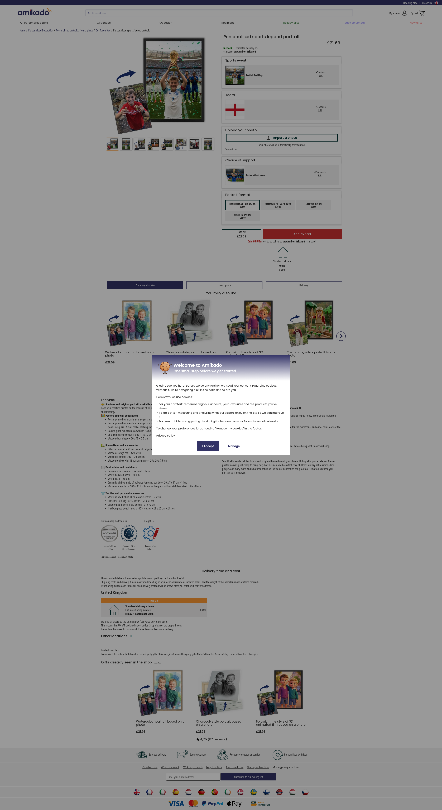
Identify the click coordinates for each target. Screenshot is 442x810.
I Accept (208, 446)
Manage (234, 446)
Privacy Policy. (165, 436)
